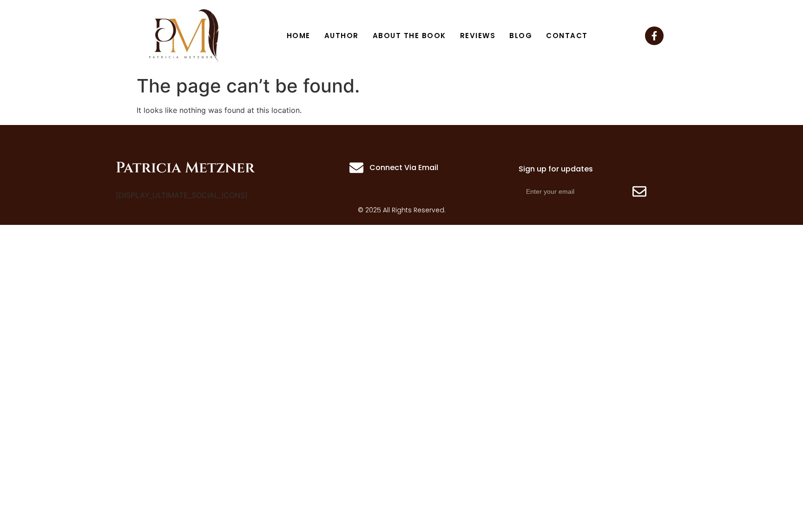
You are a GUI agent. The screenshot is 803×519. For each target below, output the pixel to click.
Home (298, 35)
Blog (520, 35)
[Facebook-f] (654, 35)
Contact (567, 35)
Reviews (478, 35)
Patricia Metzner (185, 168)
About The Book (409, 35)
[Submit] (639, 191)
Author (341, 35)
